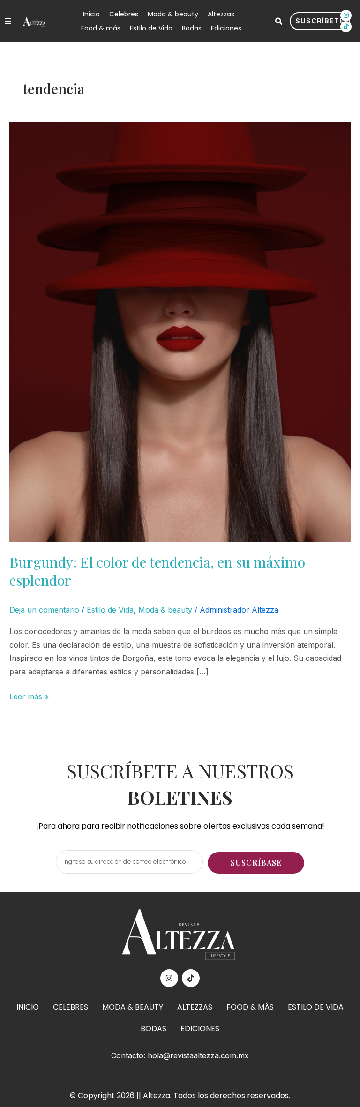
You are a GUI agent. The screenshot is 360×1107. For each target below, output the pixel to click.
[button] (278, 21)
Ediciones (226, 28)
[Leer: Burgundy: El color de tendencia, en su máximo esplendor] (180, 331)
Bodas (192, 28)
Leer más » (29, 695)
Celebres (123, 14)
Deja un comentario (44, 609)
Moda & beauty (173, 14)
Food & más (100, 28)
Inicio (91, 14)
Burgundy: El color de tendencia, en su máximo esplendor (157, 571)
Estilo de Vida (151, 28)
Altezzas (221, 14)
